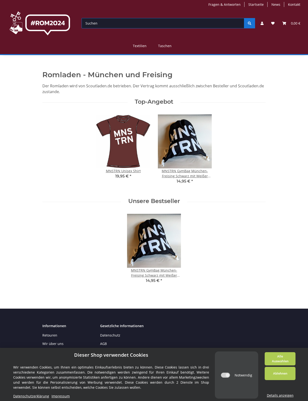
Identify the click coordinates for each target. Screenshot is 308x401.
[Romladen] (40, 23)
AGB (103, 343)
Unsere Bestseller (154, 201)
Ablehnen (280, 373)
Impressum (60, 396)
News (275, 4)
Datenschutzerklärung (31, 396)
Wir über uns (53, 343)
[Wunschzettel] (272, 23)
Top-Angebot (154, 101)
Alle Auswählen (280, 358)
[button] (262, 23)
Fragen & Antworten (224, 4)
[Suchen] (249, 23)
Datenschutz (110, 335)
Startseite (256, 4)
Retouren (49, 335)
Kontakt (294, 4)
